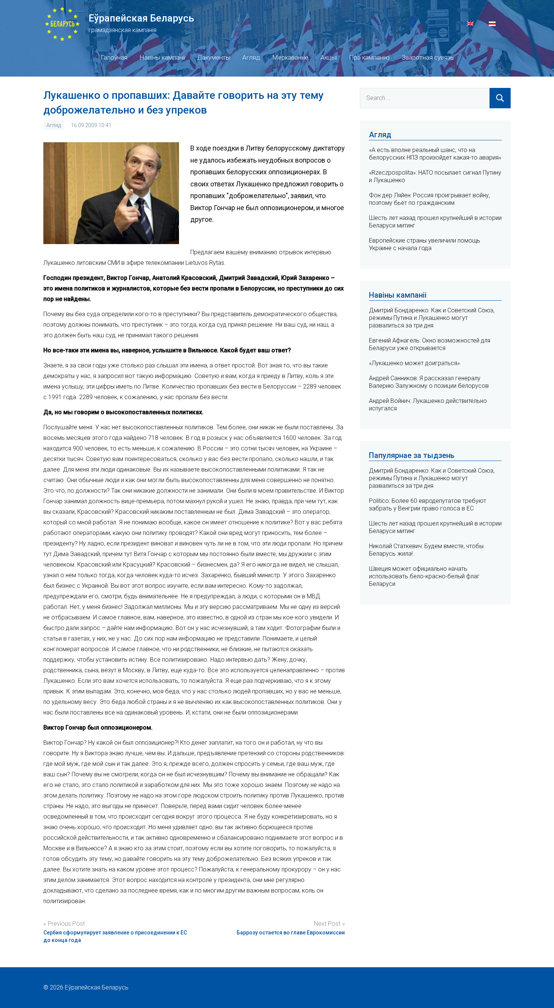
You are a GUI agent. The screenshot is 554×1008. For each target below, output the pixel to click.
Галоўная (114, 57)
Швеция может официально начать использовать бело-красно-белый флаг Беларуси (424, 576)
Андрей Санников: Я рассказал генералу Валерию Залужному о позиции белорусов (429, 382)
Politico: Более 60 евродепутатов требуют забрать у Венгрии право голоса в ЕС (427, 504)
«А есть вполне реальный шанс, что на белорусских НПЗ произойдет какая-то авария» (435, 153)
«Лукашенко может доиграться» (414, 363)
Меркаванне (290, 57)
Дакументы (213, 57)
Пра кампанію (369, 57)
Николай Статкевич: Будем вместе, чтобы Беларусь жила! (426, 549)
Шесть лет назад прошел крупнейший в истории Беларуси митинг (435, 527)
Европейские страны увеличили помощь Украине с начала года (424, 244)
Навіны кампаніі (162, 57)
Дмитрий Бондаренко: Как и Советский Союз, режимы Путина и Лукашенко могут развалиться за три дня (431, 318)
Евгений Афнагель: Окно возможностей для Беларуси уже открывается (429, 344)
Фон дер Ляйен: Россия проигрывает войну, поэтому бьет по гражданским (429, 199)
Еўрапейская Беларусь (141, 18)
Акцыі (328, 57)
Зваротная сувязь (428, 57)
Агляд (251, 57)
